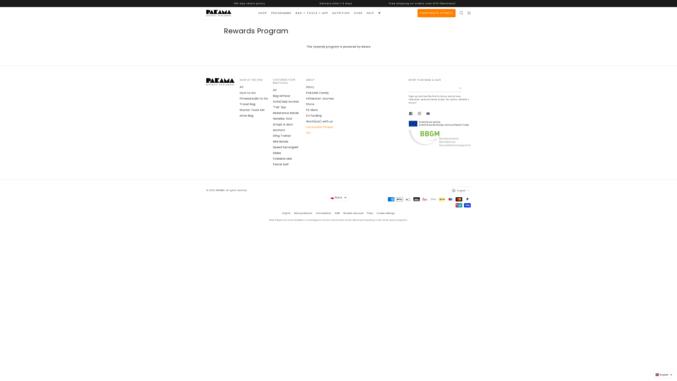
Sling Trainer (282, 136)
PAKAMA (220, 190)
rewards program (326, 47)
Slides (277, 153)
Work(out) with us (319, 121)
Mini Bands (280, 142)
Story (310, 87)
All (241, 87)
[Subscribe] (460, 88)
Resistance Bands (286, 113)
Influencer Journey (320, 98)
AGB (337, 213)
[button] (461, 13)
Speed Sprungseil (285, 147)
